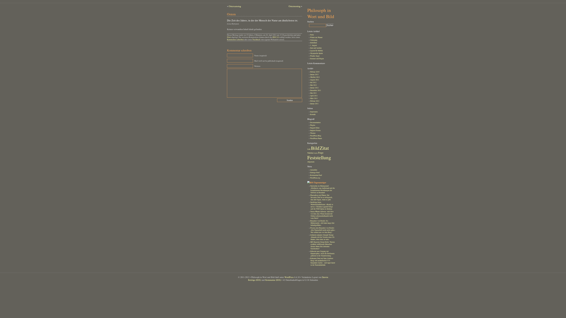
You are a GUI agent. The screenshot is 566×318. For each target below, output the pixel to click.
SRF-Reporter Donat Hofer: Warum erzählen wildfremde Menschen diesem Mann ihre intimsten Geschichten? (322, 245)
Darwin (325, 277)
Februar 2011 (314, 101)
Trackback (256, 39)
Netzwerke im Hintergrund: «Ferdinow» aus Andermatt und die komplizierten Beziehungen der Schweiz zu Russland (322, 189)
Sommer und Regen (317, 58)
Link (309, 149)
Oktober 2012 (315, 77)
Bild (315, 148)
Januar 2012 (314, 88)
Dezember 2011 (315, 90)
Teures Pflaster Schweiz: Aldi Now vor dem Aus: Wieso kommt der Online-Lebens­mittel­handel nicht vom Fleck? (322, 214)
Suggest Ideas (314, 128)
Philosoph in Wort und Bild (320, 13)
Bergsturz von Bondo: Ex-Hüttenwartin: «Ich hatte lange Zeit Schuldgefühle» (322, 223)
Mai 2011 (313, 93)
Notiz (312, 35)
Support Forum (315, 130)
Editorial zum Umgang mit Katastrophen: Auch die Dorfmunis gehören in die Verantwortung (322, 253)
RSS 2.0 (276, 37)
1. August (313, 45)
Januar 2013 (314, 74)
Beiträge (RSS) (254, 280)
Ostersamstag (235, 6)
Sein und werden (316, 48)
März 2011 (314, 98)
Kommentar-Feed (316, 175)
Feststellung (319, 157)
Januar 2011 (314, 103)
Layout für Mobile (316, 50)
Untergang (313, 40)
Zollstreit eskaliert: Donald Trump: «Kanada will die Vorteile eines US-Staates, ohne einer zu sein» (322, 237)
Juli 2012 (313, 82)
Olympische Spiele (316, 53)
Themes (312, 133)
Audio (316, 153)
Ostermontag (294, 6)
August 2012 (314, 80)
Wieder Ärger (315, 56)
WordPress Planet (316, 138)
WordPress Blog (315, 136)
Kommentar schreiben (235, 39)
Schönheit (313, 43)
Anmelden (313, 170)
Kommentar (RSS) (273, 280)
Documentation (315, 122)
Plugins (312, 125)
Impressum (314, 112)
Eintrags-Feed (315, 172)
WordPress (289, 277)
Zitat (229, 37)
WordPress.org (315, 178)
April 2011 (314, 96)
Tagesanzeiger (320, 182)
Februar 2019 (314, 72)
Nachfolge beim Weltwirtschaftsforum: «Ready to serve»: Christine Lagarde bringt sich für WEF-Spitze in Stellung (321, 205)
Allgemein (310, 162)
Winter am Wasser (316, 37)
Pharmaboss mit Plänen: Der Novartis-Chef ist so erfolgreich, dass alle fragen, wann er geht (321, 197)
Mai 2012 (313, 85)
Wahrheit (310, 153)
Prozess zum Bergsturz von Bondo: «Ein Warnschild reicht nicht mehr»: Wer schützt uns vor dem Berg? (322, 230)
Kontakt (313, 114)
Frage (320, 152)
